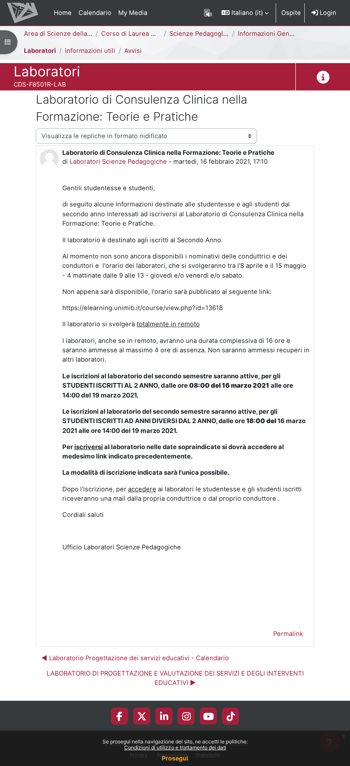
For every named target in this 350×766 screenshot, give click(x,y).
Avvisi (133, 51)
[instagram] (186, 716)
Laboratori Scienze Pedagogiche (118, 161)
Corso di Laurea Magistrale (141, 34)
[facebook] (119, 716)
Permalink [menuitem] (288, 634)
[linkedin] (164, 716)
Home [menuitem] (63, 13)
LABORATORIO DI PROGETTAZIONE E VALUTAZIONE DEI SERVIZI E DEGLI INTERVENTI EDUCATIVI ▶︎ (175, 678)
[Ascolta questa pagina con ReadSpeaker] (208, 13)
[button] (245, 13)
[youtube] (208, 716)
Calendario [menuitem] (95, 13)
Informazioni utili (90, 51)
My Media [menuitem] (132, 13)
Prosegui (175, 758)
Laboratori (40, 51)
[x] (141, 716)
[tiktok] (231, 716)
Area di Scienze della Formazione (74, 34)
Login (327, 13)
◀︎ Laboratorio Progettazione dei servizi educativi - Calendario (135, 658)
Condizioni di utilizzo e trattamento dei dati (175, 747)
